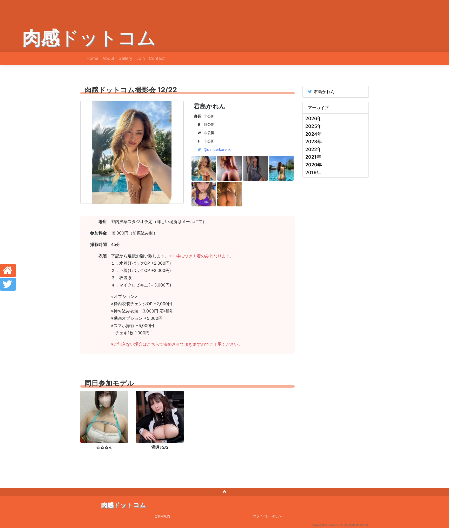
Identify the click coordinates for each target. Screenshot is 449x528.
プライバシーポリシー (268, 516)
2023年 (313, 141)
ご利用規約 (162, 516)
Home (92, 58)
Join (140, 58)
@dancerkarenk (217, 149)
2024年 (313, 134)
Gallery (125, 58)
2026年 (313, 118)
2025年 (313, 126)
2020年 (313, 164)
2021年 (313, 157)
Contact (157, 58)
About (108, 58)
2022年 (313, 149)
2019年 (313, 172)
